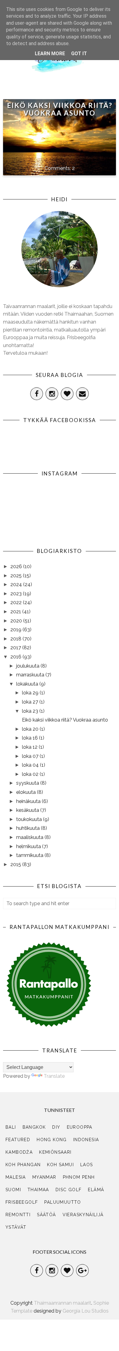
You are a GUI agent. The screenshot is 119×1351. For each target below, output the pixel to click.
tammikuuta (30, 855)
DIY (56, 1127)
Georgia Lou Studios (86, 1311)
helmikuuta (29, 846)
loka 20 (31, 729)
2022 (16, 602)
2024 (16, 584)
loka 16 (30, 738)
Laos (86, 1164)
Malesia (15, 1177)
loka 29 (31, 693)
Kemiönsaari (55, 1152)
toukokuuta (29, 819)
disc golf (69, 1189)
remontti (18, 1214)
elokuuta (26, 792)
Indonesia (86, 1139)
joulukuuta (28, 666)
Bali (10, 1127)
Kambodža (19, 1152)
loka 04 (31, 765)
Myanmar (44, 1177)
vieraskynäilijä (83, 1214)
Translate (54, 1076)
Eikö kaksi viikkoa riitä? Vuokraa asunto (59, 109)
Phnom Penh (79, 1177)
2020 (16, 621)
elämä (96, 1189)
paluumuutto (62, 1202)
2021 (16, 612)
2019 (16, 629)
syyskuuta (28, 783)
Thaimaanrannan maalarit (62, 1303)
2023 (16, 594)
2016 (16, 657)
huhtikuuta (28, 828)
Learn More (50, 53)
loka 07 (31, 756)
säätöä (46, 1214)
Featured (17, 1139)
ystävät (16, 1227)
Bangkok (34, 1127)
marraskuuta (30, 675)
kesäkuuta (28, 810)
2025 (16, 576)
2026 (16, 566)
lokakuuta (27, 684)
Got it (79, 53)
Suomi (13, 1189)
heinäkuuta (29, 801)
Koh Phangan (23, 1164)
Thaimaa (38, 1189)
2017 (16, 647)
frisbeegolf (21, 1202)
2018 (16, 639)
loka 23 (30, 711)
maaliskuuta (30, 837)
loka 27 (30, 702)
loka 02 (31, 774)
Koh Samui (60, 1164)
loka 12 (30, 747)
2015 (16, 864)
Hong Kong (52, 1139)
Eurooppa (79, 1127)
